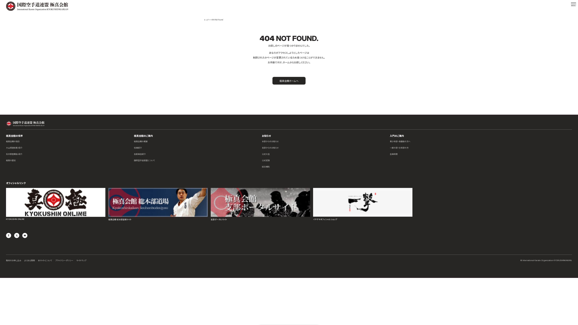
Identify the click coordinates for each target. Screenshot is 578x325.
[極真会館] (37, 6)
